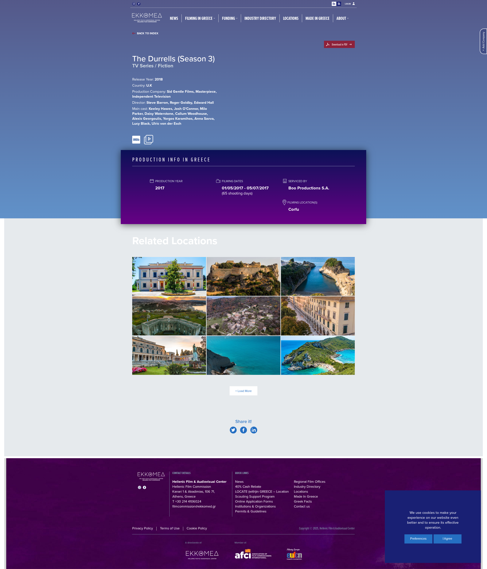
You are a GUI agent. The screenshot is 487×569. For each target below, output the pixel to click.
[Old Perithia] (243, 315)
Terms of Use (170, 528)
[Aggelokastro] (243, 276)
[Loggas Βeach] (243, 355)
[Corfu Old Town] (318, 315)
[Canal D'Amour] (318, 276)
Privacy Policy (142, 528)
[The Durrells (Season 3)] (233, 430)
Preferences (418, 538)
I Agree (447, 538)
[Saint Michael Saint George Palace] (169, 355)
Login (348, 3)
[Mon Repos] (169, 276)
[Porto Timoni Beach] (318, 355)
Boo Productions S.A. (308, 188)
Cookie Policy (197, 528)
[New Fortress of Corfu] (169, 315)
